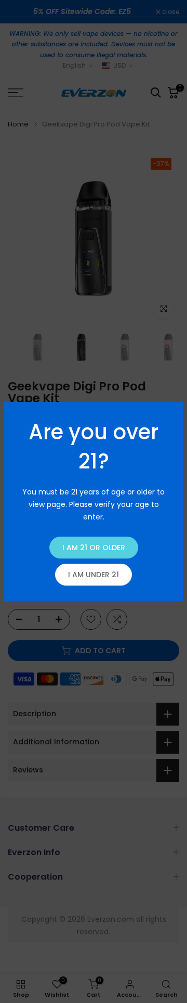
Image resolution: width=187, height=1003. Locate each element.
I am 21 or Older (93, 547)
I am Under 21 (93, 574)
